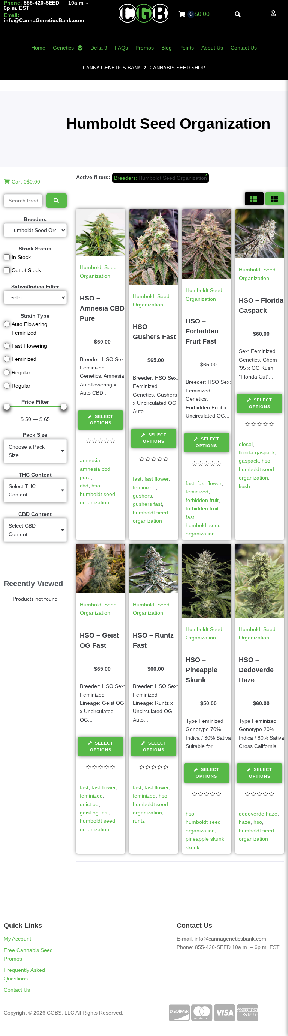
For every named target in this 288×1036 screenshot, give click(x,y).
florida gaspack (257, 452)
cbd (84, 486)
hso (96, 486)
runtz (139, 821)
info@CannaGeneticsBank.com (44, 20)
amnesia (90, 460)
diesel (246, 444)
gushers (142, 496)
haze (244, 822)
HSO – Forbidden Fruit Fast (202, 331)
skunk (193, 847)
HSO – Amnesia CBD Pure (102, 308)
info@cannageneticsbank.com (230, 939)
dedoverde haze (258, 814)
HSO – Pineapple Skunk (202, 670)
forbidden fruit (202, 500)
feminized (144, 487)
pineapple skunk (205, 839)
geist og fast (94, 813)
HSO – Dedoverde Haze (256, 670)
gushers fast (147, 504)
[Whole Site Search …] (238, 14)
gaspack (249, 461)
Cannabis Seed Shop (177, 68)
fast (137, 479)
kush (244, 486)
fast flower (156, 479)
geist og (89, 804)
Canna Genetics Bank (112, 68)
